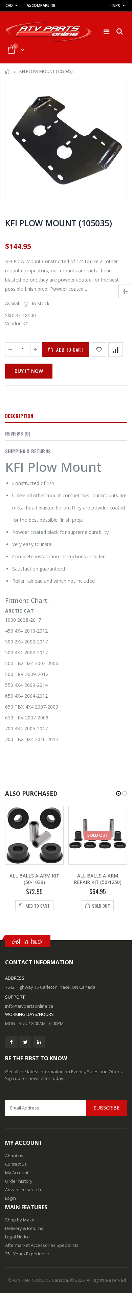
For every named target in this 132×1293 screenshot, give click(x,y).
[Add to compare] (115, 349)
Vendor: (13, 323)
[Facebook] (11, 1042)
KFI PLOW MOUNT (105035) (58, 223)
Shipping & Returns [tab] (28, 451)
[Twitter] (25, 1042)
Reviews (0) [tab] (17, 433)
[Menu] (106, 31)
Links (115, 5)
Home (7, 71)
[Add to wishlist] (99, 349)
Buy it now (29, 371)
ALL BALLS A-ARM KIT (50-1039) (34, 878)
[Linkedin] (39, 1042)
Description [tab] (19, 415)
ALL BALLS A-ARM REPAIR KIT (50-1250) (98, 878)
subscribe (106, 1107)
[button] (118, 793)
